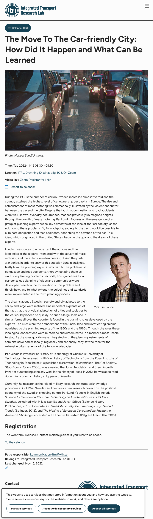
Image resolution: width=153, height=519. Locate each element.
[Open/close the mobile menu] (147, 6)
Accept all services (104, 508)
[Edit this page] (6, 467)
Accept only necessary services (62, 508)
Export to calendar (23, 187)
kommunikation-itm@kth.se (49, 454)
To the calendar (15, 442)
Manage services (21, 508)
